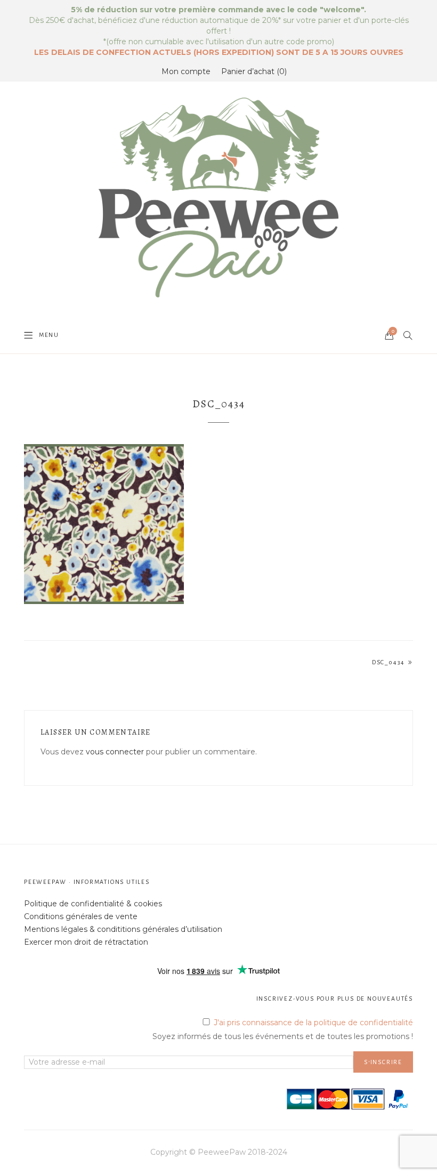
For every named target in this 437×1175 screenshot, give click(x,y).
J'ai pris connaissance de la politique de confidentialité (313, 1022)
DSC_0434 (388, 662)
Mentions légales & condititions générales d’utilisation (123, 929)
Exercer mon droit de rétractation (86, 942)
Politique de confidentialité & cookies (93, 903)
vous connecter (115, 751)
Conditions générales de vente (80, 916)
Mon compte (186, 71)
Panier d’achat (253, 71)
